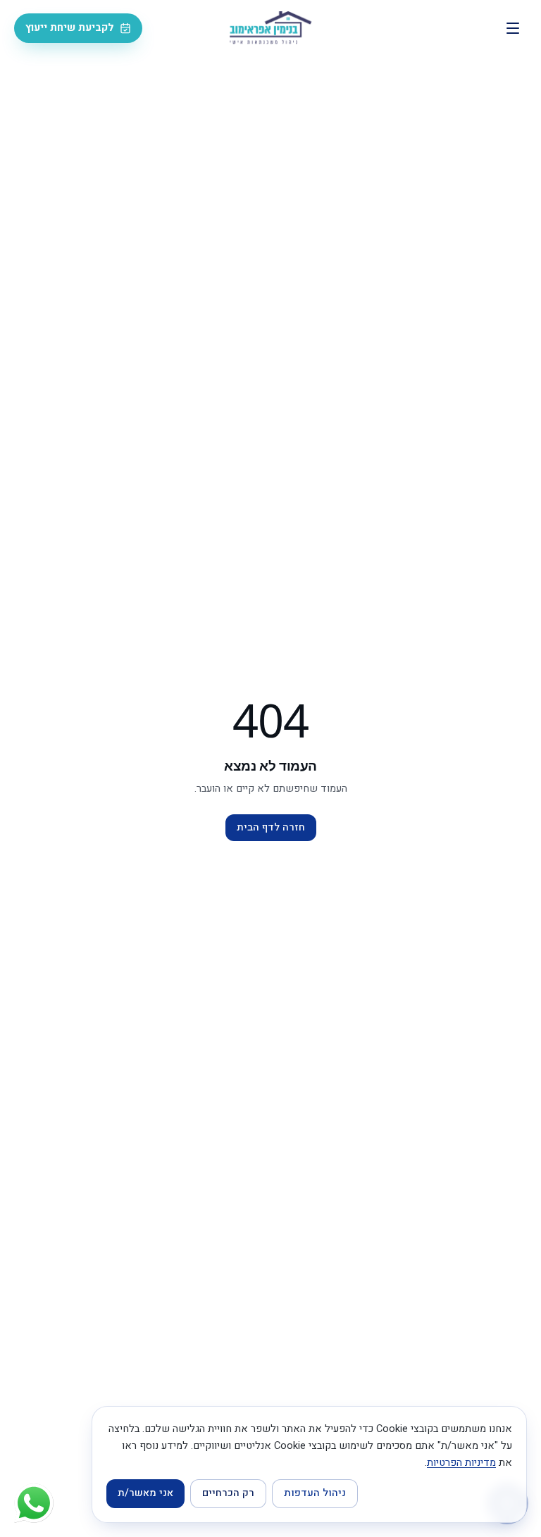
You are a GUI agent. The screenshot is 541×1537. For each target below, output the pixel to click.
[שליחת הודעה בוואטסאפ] (34, 1503)
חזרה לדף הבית (271, 827)
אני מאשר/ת (145, 1493)
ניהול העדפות (315, 1493)
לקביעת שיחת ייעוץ (69, 27)
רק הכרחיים (228, 1493)
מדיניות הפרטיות (461, 1462)
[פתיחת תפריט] (513, 28)
